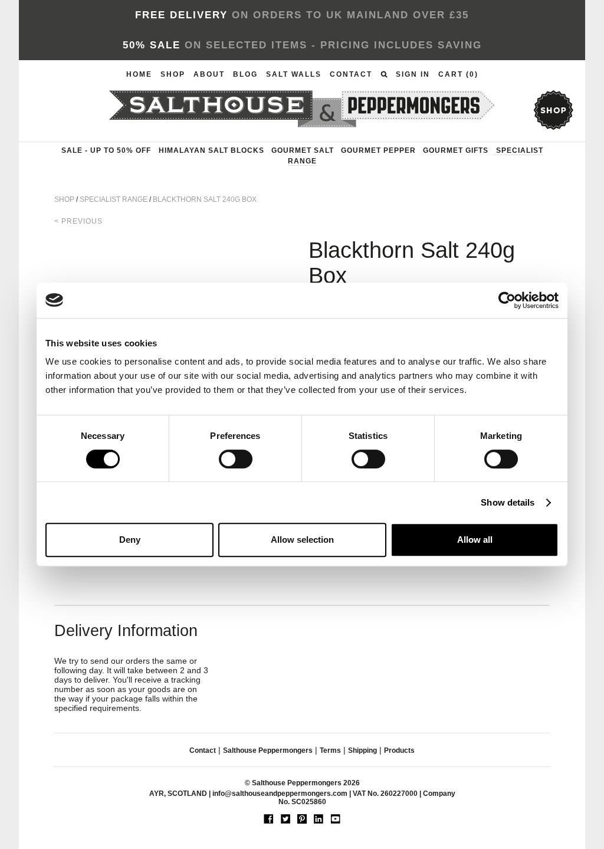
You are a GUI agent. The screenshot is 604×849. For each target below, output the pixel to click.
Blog (245, 74)
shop (553, 110)
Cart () (458, 74)
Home (139, 74)
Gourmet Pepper (378, 150)
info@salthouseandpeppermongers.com (279, 793)
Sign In (413, 74)
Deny (129, 540)
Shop (172, 74)
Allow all (475, 540)
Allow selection (302, 540)
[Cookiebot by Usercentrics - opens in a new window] (507, 300)
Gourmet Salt (302, 150)
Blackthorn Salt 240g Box (205, 199)
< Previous (78, 221)
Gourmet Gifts (455, 150)
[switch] (235, 459)
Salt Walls (293, 74)
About (209, 74)
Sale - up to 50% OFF (106, 150)
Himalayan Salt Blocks (211, 150)
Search (384, 74)
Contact (351, 74)
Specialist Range (113, 199)
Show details (507, 502)
